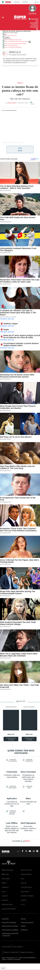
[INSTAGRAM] (33, 851)
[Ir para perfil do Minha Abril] (20, 36)
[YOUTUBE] (29, 851)
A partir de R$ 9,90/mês (11, 739)
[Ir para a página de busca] (37, 29)
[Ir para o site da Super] (20, 19)
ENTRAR (32, 15)
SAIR (34, 17)
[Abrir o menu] (3, 17)
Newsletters (18, 47)
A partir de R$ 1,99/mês (29, 739)
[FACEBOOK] (22, 851)
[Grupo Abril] (3, 2)
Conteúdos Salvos (23, 41)
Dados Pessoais (21, 43)
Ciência (20, 83)
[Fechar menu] (17, 31)
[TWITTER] (25, 851)
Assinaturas (18, 39)
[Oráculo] (6, 53)
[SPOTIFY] (36, 851)
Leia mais (20, 149)
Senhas (15, 45)
